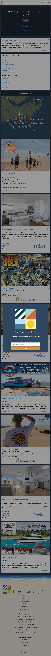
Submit (25, 348)
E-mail (12, 341)
